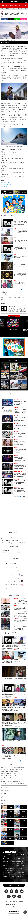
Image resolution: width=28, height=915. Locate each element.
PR (5, 767)
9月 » (22, 563)
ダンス (16, 777)
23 (22, 581)
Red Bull (3, 293)
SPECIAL (6, 800)
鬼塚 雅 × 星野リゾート (6, 184)
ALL (3, 5)
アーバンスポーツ (14, 773)
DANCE (16, 5)
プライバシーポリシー (11, 904)
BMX (25, 5)
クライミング (19, 779)
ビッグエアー (13, 295)
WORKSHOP (6, 790)
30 (22, 584)
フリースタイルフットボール (7, 777)
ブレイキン (15, 781)
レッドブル (9, 767)
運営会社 (15, 901)
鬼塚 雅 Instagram (5, 186)
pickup (7, 293)
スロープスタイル (5, 295)
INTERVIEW (4, 781)
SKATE (7, 5)
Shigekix (21, 767)
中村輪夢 (12, 769)
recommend (22, 783)
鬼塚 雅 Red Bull (5, 182)
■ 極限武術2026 (5, 550)
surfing (9, 775)
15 (19, 578)
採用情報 (21, 901)
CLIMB (20, 5)
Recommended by (17, 496)
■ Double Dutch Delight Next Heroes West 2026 (13, 542)
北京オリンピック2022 (6, 297)
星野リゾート (21, 297)
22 (19, 581)
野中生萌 (16, 767)
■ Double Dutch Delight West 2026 (9, 540)
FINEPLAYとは (8, 901)
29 (19, 584)
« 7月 (6, 563)
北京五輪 (15, 297)
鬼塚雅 (2, 299)
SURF (11, 5)
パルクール (21, 773)
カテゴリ (5, 803)
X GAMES (15, 775)
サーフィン (3, 783)
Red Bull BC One (5, 773)
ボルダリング (4, 779)
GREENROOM (9, 771)
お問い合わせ (15, 906)
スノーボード (13, 293)
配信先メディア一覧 (14, 885)
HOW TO (6, 787)
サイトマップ (20, 904)
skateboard (18, 769)
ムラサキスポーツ (5, 769)
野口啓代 (16, 771)
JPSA (2, 767)
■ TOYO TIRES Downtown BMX (9, 555)
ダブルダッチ (11, 779)
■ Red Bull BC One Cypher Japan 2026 (10, 553)
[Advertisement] (14, 514)
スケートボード (10, 783)
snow (2, 11)
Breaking (3, 771)
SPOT (5, 793)
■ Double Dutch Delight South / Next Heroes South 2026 (13, 537)
